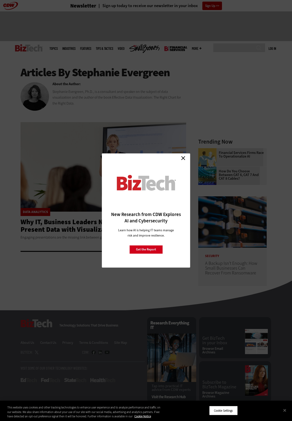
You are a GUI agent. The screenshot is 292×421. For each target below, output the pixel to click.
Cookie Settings (223, 410)
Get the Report (146, 249)
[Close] (285, 410)
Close (183, 158)
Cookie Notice (142, 416)
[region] (146, 411)
